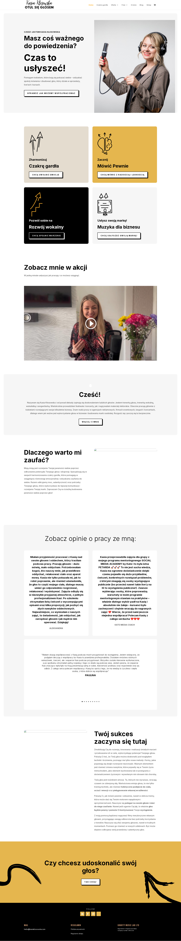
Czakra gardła (102, 5)
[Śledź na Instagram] (93, 914)
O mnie (133, 5)
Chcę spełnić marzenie (46, 236)
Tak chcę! (90, 882)
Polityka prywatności (78, 929)
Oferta (113, 5)
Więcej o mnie (90, 422)
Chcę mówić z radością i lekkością (122, 175)
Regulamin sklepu (77, 934)
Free (123, 5)
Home (91, 5)
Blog (141, 5)
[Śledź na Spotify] (98, 914)
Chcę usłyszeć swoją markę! (119, 236)
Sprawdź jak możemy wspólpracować (51, 93)
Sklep (149, 5)
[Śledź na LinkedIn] (82, 914)
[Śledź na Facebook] (88, 914)
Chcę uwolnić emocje (45, 175)
